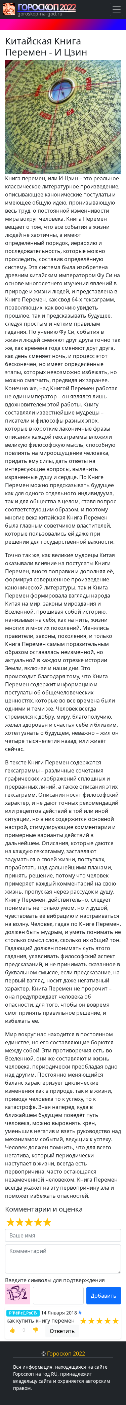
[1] (9, 1222)
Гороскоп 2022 (66, 1353)
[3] (27, 1222)
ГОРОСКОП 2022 (46, 7)
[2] (18, 1222)
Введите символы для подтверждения (55, 1280)
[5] (46, 1222)
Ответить (62, 1331)
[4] (37, 1222)
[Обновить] (17, 1294)
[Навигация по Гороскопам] (116, 9)
